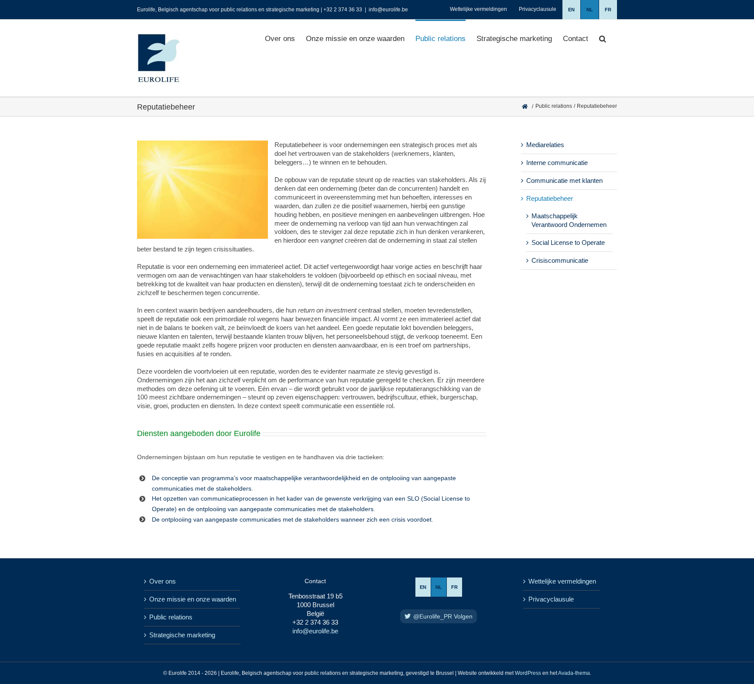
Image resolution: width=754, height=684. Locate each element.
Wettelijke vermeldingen (562, 581)
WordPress (528, 673)
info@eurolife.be (388, 10)
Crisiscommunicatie (559, 260)
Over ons (162, 581)
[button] (602, 38)
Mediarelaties (545, 144)
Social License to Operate (568, 242)
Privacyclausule (551, 599)
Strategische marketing (182, 635)
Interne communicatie (557, 162)
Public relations (170, 617)
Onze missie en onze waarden (192, 599)
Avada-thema (574, 673)
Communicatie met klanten (564, 180)
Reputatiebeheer (549, 198)
